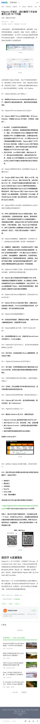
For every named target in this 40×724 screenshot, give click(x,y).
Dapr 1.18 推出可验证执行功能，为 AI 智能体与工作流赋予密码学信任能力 (13, 674)
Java (35, 6)
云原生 (10, 603)
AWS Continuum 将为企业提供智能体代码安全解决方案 (13, 664)
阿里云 (4, 603)
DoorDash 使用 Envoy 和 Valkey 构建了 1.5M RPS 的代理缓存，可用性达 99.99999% (13, 645)
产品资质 (20, 715)
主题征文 (14, 6)
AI (19, 6)
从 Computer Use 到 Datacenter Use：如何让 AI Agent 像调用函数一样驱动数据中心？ (13, 683)
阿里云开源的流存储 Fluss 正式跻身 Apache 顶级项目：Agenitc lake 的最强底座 (13, 654)
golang (24, 6)
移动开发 (30, 6)
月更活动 (8, 6)
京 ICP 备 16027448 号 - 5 (20, 713)
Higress (17, 603)
